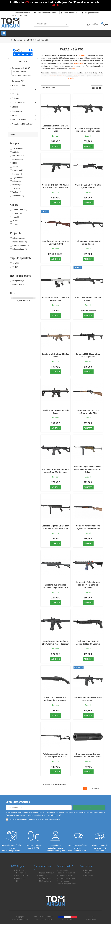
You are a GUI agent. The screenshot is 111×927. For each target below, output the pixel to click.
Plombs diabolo (19, 242)
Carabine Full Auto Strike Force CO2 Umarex (88, 699)
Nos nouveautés (22, 876)
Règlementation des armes (66, 878)
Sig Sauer (17, 178)
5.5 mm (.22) (18, 213)
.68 (15, 224)
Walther (16, 192)
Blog (17, 881)
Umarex (17, 185)
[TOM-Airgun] (10, 23)
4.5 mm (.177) (19, 210)
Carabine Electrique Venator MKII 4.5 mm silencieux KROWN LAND (55, 128)
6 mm (15, 217)
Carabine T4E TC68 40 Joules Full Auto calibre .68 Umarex (55, 186)
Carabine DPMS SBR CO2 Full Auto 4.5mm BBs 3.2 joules (55, 470)
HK (14, 163)
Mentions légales (45, 881)
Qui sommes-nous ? (19, 15)
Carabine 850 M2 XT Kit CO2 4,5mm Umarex (88, 186)
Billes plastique (19, 249)
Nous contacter (62, 870)
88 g (15, 267)
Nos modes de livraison (65, 876)
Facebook (88, 870)
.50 (15, 221)
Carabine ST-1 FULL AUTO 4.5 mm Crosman (55, 299)
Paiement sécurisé (69, 13)
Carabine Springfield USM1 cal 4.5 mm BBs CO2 (55, 242)
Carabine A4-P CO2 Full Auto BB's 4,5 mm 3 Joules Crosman (55, 642)
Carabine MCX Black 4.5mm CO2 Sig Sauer (88, 355)
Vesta (16, 188)
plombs (74, 69)
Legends (17, 174)
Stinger (16, 181)
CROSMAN (18, 156)
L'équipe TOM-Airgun (46, 873)
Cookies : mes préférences (66, 884)
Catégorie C (18, 281)
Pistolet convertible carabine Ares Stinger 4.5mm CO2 (55, 755)
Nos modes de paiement (66, 873)
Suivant (96, 789)
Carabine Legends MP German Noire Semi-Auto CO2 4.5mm (55, 527)
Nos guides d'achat (90, 13)
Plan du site (20, 878)
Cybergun (17, 159)
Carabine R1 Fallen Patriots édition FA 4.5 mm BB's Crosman (88, 585)
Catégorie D (18, 284)
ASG (15, 152)
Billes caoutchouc (20, 245)
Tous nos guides (63, 881)
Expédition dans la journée (45, 13)
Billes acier (18, 238)
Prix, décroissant (48, 88)
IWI (15, 167)
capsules (81, 55)
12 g (15, 263)
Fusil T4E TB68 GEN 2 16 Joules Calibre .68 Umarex (88, 642)
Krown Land (18, 170)
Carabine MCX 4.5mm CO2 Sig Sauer (55, 355)
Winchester (18, 196)
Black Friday (20, 870)
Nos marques (21, 873)
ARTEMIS (17, 148)
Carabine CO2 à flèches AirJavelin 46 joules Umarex (55, 586)
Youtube (88, 873)
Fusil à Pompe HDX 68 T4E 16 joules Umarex (88, 242)
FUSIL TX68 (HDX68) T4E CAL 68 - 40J (88, 299)
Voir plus (71, 78)
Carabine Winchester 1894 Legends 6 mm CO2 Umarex (88, 527)
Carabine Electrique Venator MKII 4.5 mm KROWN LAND (88, 129)
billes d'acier (79, 63)
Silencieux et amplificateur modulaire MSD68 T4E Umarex (88, 755)
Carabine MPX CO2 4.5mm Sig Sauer (55, 411)
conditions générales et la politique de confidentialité (39, 819)
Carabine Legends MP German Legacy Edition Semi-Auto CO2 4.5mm (88, 469)
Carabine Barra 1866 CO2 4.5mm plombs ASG (88, 411)
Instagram (89, 876)
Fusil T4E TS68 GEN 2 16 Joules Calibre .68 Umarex (55, 699)
